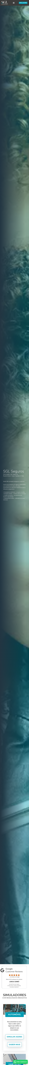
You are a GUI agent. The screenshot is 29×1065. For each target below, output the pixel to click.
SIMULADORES (23, 3)
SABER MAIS (14, 1044)
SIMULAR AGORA (14, 1037)
